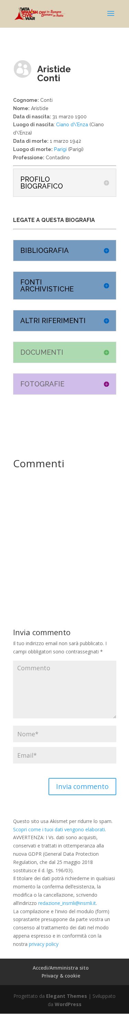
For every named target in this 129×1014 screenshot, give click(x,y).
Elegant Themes (66, 996)
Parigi (60, 149)
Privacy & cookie (61, 975)
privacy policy (43, 944)
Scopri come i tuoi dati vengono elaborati (59, 829)
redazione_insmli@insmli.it (67, 903)
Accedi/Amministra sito (61, 967)
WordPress (68, 1004)
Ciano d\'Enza (72, 124)
